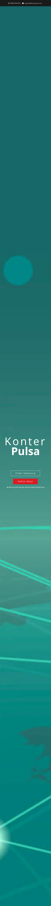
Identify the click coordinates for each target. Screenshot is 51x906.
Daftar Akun (25, 481)
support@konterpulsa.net (33, 3)
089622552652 (15, 3)
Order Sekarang (25, 473)
